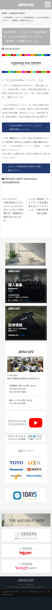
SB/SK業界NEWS (11, 182)
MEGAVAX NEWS (17, 13)
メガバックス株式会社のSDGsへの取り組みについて (25, 168)
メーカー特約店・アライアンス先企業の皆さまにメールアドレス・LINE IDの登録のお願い (38, 206)
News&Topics (30, 179)
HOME (4, 13)
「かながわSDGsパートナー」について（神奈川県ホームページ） (25, 127)
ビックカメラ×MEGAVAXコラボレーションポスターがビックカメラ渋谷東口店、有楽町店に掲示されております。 (14, 210)
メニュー (47, 4)
